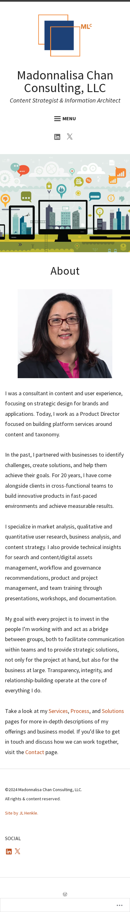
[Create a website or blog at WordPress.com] (65, 894)
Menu (69, 118)
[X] (17, 852)
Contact (34, 752)
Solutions (113, 711)
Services (58, 711)
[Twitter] (71, 137)
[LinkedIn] (58, 137)
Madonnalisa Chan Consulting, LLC (65, 81)
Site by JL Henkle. (21, 813)
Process (79, 711)
